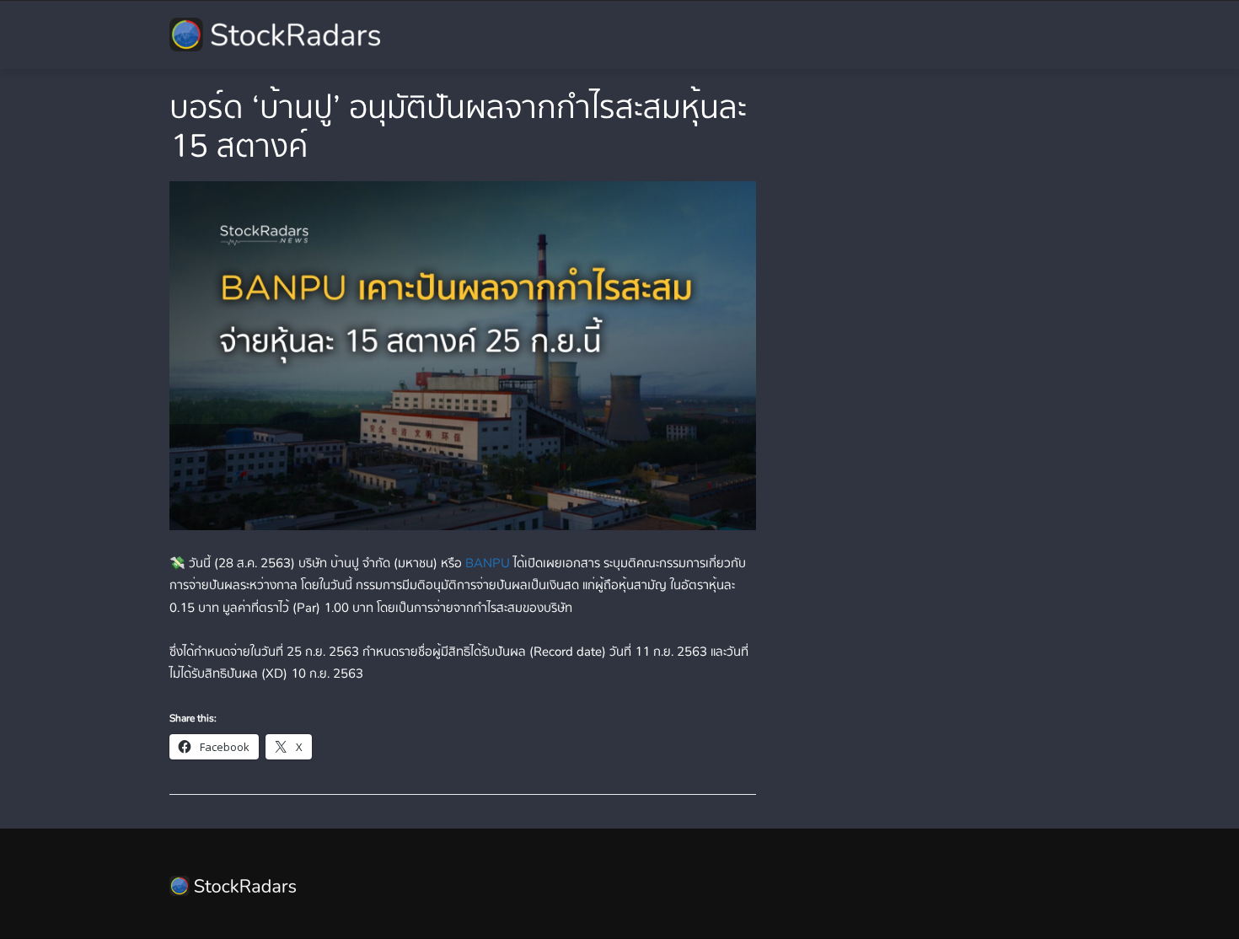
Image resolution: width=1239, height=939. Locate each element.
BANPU (487, 563)
